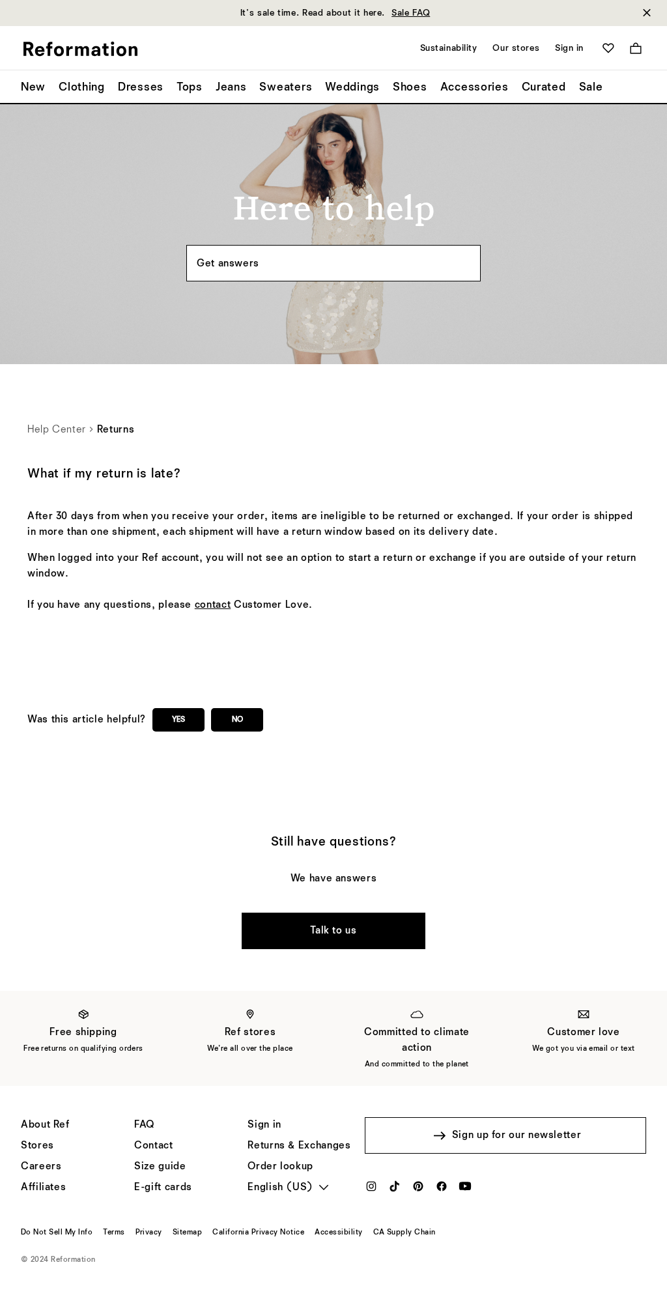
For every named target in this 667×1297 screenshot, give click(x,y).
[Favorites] (608, 48)
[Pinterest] (418, 1190)
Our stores (515, 48)
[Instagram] (371, 1190)
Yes (178, 720)
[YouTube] (465, 1190)
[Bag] (635, 48)
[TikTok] (394, 1190)
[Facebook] (441, 1190)
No (237, 720)
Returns (115, 430)
